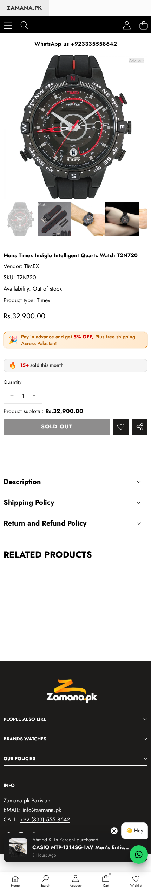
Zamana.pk (24, 8)
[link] (136, 881)
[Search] (24, 25)
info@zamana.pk (41, 810)
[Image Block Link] (75, 694)
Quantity (12, 382)
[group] (21, 219)
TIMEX (31, 266)
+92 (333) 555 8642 (45, 819)
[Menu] (8, 25)
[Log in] (126, 25)
